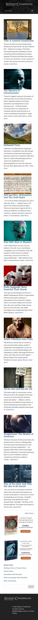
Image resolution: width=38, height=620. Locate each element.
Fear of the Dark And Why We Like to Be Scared (18, 485)
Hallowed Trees (12, 145)
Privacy (14, 613)
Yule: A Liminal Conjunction (19, 41)
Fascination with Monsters (13, 574)
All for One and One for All (18, 389)
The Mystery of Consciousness (12, 92)
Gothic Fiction (8, 571)
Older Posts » (29, 513)
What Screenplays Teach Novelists (15, 578)
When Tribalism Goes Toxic (18, 339)
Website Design (17, 611)
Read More (13, 64)
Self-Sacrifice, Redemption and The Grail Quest (18, 196)
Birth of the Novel (10, 581)
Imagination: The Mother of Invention (18, 435)
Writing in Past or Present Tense (15, 568)
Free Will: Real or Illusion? (18, 242)
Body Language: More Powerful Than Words (15, 288)
